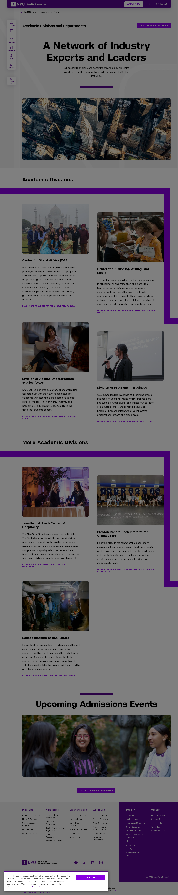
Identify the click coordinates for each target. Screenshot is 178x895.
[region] (56, 881)
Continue (90, 877)
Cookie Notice (38, 887)
